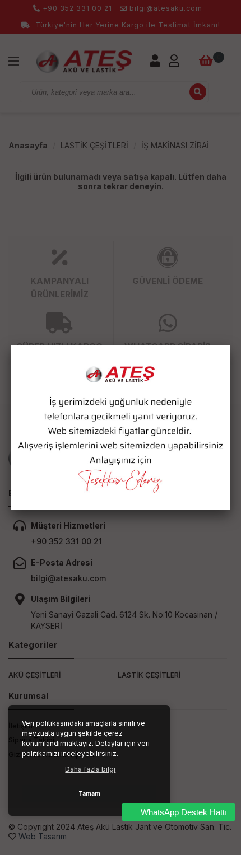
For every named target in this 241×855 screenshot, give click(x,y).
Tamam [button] (89, 793)
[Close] (230, 345)
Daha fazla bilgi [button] (90, 769)
